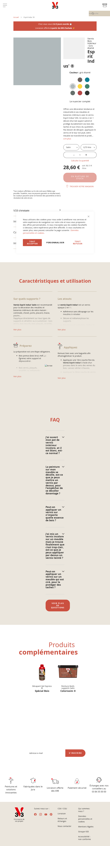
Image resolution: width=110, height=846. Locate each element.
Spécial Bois (42, 691)
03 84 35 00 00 (99, 791)
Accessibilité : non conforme (84, 837)
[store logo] (55, 5)
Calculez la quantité (80, 160)
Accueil (16, 17)
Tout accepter (32, 242)
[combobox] (99, 13)
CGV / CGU (62, 808)
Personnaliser (55, 242)
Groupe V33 (83, 831)
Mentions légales (86, 826)
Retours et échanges (62, 819)
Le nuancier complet (80, 101)
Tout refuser (77, 242)
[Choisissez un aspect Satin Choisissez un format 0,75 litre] (80, 147)
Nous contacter (64, 826)
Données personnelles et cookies (85, 819)
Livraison (62, 813)
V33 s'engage (21, 210)
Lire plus (67, 138)
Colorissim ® (68, 691)
